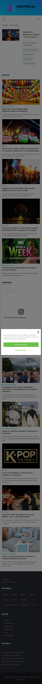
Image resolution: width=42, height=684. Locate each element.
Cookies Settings (20, 350)
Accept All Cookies (21, 344)
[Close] (38, 332)
